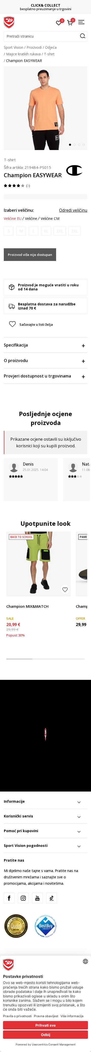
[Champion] (74, 170)
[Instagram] (23, 898)
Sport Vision (13, 47)
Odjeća (51, 47)
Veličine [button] (31, 219)
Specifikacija (16, 345)
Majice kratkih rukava (23, 54)
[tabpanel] (45, 108)
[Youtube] (37, 898)
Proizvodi (34, 47)
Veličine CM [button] (50, 219)
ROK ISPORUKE (51, 5)
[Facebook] (9, 898)
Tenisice (82, 600)
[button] (45, 36)
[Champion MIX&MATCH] (38, 564)
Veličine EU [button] (12, 219)
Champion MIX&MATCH (27, 606)
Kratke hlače (16, 600)
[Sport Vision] (9, 22)
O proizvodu (16, 360)
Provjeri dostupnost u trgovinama (37, 376)
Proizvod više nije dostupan (30, 254)
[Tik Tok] (52, 898)
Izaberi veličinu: (19, 210)
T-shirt (49, 54)
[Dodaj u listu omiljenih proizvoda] (65, 589)
